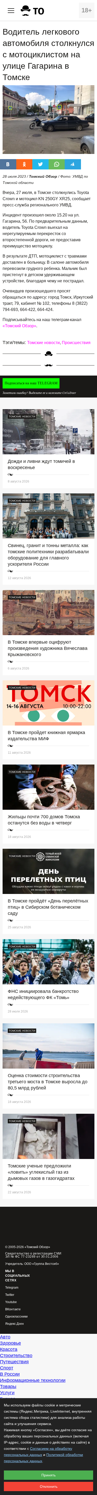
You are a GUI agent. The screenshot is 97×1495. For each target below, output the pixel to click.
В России (10, 1374)
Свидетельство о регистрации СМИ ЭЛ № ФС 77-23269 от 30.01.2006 (33, 1255)
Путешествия (14, 1361)
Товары (8, 1386)
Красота (8, 1349)
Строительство (16, 1355)
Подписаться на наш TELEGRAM (31, 383)
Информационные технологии (32, 1380)
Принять (48, 1475)
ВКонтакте (13, 1309)
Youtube (11, 1302)
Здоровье (10, 1343)
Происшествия (76, 342)
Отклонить (48, 1486)
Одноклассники (16, 1316)
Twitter (9, 1295)
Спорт (6, 1368)
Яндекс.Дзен (14, 1324)
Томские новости (43, 342)
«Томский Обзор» (19, 326)
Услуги (7, 1392)
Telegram (11, 1287)
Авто (5, 1337)
